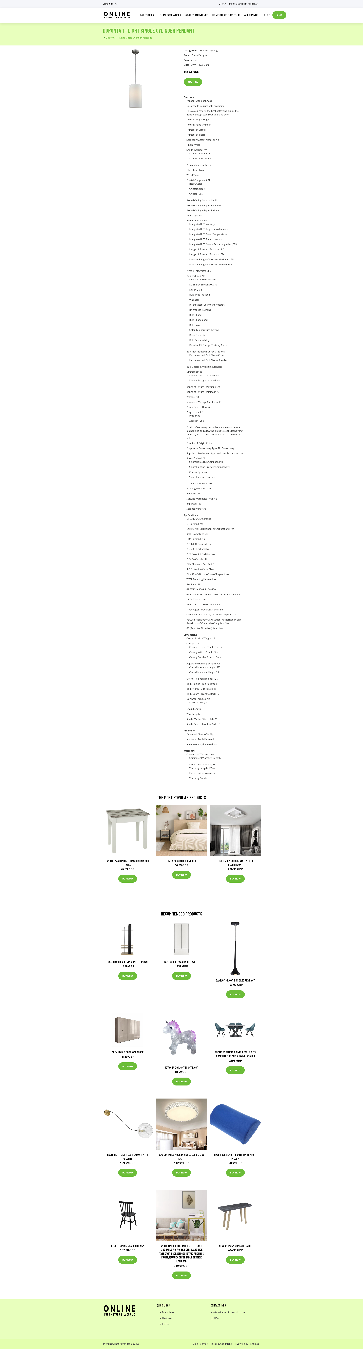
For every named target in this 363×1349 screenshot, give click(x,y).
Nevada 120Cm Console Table (235, 1245)
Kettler (165, 1324)
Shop (279, 15)
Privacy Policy (241, 1343)
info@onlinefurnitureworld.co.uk (243, 3)
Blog (267, 15)
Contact (204, 1343)
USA (224, 3)
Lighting (213, 50)
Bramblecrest (169, 1312)
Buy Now (193, 81)
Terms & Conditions (221, 1343)
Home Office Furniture (226, 15)
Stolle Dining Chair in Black (127, 1245)
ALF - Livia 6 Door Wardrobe (127, 1052)
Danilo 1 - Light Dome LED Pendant (235, 980)
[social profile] (116, 4)
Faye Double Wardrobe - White (181, 962)
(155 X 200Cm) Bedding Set (181, 860)
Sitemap (254, 1343)
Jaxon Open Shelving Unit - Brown (128, 962)
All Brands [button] (251, 15)
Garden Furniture (196, 15)
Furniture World (170, 15)
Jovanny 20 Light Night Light (181, 1067)
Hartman (167, 1318)
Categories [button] (147, 15)
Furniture (203, 50)
